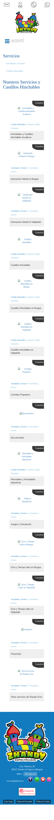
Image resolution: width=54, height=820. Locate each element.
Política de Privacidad (24, 802)
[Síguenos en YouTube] (43, 779)
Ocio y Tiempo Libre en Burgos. (26, 567)
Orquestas (16, 653)
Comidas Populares (20, 394)
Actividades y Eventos (15, 63)
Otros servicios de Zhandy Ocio (26, 697)
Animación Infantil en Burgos (25, 179)
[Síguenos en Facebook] (30, 779)
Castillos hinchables (20, 265)
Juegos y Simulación (21, 524)
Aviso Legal (8, 802)
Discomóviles (17, 437)
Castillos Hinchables (14, 71)
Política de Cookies (43, 802)
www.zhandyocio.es (15, 781)
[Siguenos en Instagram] (49, 779)
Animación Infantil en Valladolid (26, 222)
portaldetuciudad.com (27, 793)
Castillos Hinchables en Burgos (26, 308)
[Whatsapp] (37, 779)
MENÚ (17, 40)
